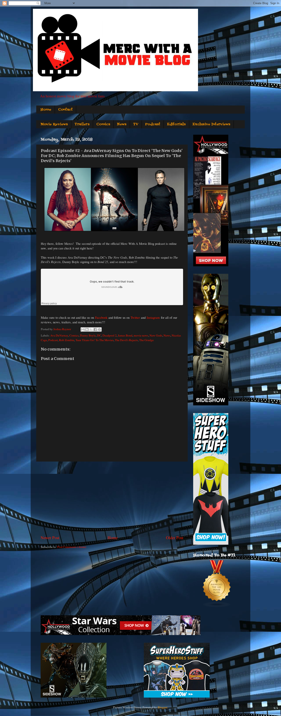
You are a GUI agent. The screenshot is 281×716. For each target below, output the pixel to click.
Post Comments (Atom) (71, 547)
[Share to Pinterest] (99, 329)
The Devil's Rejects (126, 340)
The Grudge (146, 340)
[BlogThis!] (87, 329)
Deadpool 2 (110, 335)
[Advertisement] (112, 498)
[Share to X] (91, 329)
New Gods (156, 335)
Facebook (101, 317)
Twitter (135, 317)
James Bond (125, 335)
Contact (65, 109)
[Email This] (83, 329)
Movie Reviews (54, 124)
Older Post (174, 537)
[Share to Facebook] (95, 329)
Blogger (162, 707)
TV (135, 124)
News (121, 124)
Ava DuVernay (59, 335)
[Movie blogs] (217, 607)
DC (99, 335)
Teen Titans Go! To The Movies (94, 340)
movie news (141, 335)
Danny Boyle (88, 335)
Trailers (82, 124)
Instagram (153, 317)
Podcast (152, 124)
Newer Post (50, 537)
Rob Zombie (66, 340)
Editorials (176, 124)
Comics (103, 124)
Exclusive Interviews (211, 124)
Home (45, 109)
